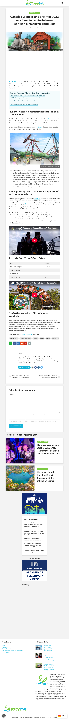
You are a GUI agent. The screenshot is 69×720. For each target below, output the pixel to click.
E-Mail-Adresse (30, 414)
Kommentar (11, 394)
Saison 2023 (55, 338)
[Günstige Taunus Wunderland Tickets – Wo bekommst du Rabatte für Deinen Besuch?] (39, 665)
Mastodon (4, 654)
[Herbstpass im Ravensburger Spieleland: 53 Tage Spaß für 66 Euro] (39, 647)
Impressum (5, 647)
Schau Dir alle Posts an (24, 367)
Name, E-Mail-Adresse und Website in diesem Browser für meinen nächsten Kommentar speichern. (33, 421)
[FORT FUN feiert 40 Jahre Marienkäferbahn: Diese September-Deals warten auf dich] (39, 655)
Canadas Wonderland (15, 82)
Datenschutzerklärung (7, 649)
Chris (27, 27)
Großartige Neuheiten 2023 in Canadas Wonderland (24, 104)
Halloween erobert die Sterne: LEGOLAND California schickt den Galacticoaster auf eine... (49, 449)
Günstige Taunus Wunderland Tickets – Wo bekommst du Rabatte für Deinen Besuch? (49, 667)
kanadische (37, 199)
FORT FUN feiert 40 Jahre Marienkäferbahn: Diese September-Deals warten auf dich (49, 657)
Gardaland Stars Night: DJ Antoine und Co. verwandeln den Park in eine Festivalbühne (34, 533)
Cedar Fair (35, 338)
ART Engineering (25, 203)
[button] (3, 716)
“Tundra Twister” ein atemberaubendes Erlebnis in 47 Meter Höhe (28, 95)
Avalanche (39, 127)
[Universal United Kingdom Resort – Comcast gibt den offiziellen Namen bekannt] (20, 478)
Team (3, 645)
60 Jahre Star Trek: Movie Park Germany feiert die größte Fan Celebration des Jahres (32, 545)
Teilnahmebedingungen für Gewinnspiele (12, 650)
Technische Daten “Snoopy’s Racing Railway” (24, 100)
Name (10, 414)
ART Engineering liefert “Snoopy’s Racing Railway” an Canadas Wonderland (30, 98)
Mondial (50, 119)
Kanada (42, 338)
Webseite (45, 414)
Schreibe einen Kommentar (36, 27)
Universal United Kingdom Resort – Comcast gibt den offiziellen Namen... (46, 476)
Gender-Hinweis (6, 652)
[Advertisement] (34, 66)
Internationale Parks (34, 12)
